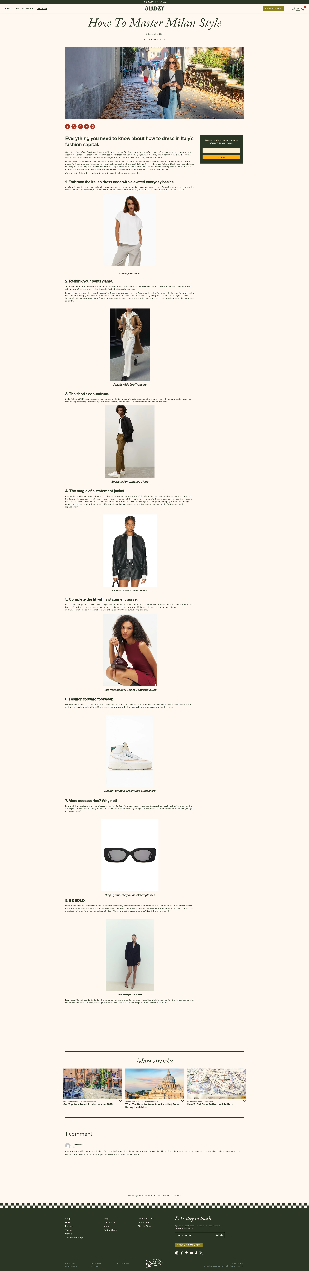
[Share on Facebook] (67, 126)
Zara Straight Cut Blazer (130, 995)
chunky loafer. (166, 707)
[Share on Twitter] (74, 126)
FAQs (106, 1218)
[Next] (251, 1089)
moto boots (161, 704)
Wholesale (143, 1222)
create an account (152, 1195)
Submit (219, 1235)
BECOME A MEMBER (188, 1245)
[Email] (86, 126)
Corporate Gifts (146, 1218)
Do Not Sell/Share (71, 1266)
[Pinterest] (186, 1253)
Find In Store (24, 8)
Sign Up (221, 157)
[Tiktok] (196, 1253)
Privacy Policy (70, 1263)
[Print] (92, 126)
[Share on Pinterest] (80, 126)
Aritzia (141, 293)
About (106, 1226)
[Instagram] (177, 1253)
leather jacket (114, 496)
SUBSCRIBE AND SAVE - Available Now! (154, 2)
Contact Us (109, 1222)
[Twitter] (201, 1253)
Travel (68, 1230)
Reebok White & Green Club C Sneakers (129, 790)
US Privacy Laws (123, 1263)
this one (143, 610)
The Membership (273, 8)
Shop (8, 8)
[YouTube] (191, 1253)
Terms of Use (96, 1263)
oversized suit (72, 911)
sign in (138, 1195)
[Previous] (58, 1089)
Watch (68, 1233)
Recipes (42, 8)
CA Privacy (95, 1266)
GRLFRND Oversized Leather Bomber (129, 590)
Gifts (67, 1222)
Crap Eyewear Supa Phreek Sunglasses (130, 895)
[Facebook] (182, 1253)
